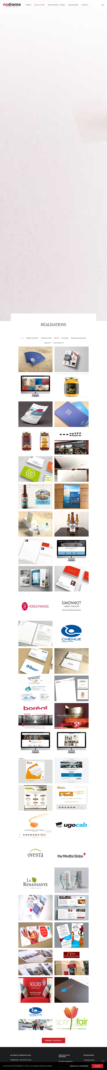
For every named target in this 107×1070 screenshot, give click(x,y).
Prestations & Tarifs (56, 5)
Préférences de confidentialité (79, 1066)
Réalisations (40, 5)
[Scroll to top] (103, 1062)
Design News (73, 5)
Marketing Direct (32, 338)
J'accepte (97, 1066)
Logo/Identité (58, 343)
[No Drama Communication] (11, 5)
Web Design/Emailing (78, 338)
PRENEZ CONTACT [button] (53, 1040)
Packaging (65, 338)
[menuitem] (28, 5)
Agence (28, 5)
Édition (56, 338)
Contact (85, 5)
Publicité (47, 343)
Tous (22, 338)
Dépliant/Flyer (46, 338)
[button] (103, 5)
